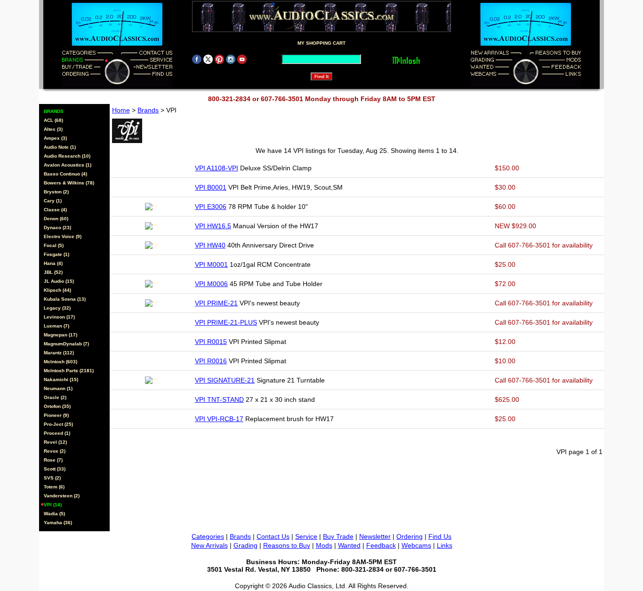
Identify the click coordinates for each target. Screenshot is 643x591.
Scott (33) (54, 468)
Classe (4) (55, 209)
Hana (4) (53, 263)
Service (306, 536)
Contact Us (273, 536)
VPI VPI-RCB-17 (219, 419)
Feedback (381, 545)
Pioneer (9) (56, 415)
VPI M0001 (211, 264)
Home (121, 110)
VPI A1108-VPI (216, 168)
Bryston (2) (56, 191)
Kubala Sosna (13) (65, 299)
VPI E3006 (210, 206)
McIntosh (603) (60, 361)
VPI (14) (53, 504)
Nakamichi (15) (61, 379)
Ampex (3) (55, 138)
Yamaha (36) (58, 522)
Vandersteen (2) (62, 495)
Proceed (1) (57, 433)
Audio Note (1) (60, 147)
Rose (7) (53, 460)
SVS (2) (52, 477)
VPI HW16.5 (213, 226)
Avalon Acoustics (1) (67, 165)
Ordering (409, 536)
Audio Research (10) (67, 156)
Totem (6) (54, 486)
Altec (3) (53, 129)
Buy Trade (338, 536)
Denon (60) (56, 218)
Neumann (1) (58, 388)
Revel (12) (55, 442)
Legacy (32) (57, 308)
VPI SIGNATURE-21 (225, 380)
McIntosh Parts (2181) (69, 370)
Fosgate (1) (56, 254)
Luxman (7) (56, 325)
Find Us (439, 536)
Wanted (349, 545)
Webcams (416, 545)
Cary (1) (53, 200)
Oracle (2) (55, 397)
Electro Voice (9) (62, 236)
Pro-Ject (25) (58, 424)
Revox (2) (54, 451)
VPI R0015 (211, 341)
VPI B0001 (210, 187)
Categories (208, 536)
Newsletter (375, 536)
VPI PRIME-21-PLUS (226, 322)
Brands (148, 110)
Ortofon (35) (57, 406)
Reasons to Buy (286, 545)
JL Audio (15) (59, 281)
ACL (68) (53, 120)
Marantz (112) (59, 352)
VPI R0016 (211, 361)
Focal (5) (54, 245)
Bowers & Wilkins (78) (69, 182)
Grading (245, 545)
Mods (324, 545)
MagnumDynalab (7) (66, 343)
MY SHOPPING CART (321, 43)
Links (444, 545)
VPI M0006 (211, 284)
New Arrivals (209, 545)
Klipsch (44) (57, 290)
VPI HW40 (210, 245)
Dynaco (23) (57, 227)
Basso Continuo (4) (65, 173)
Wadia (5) (54, 513)
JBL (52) (53, 272)
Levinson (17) (59, 316)
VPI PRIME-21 (216, 303)
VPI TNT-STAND (219, 399)
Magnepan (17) (60, 334)
